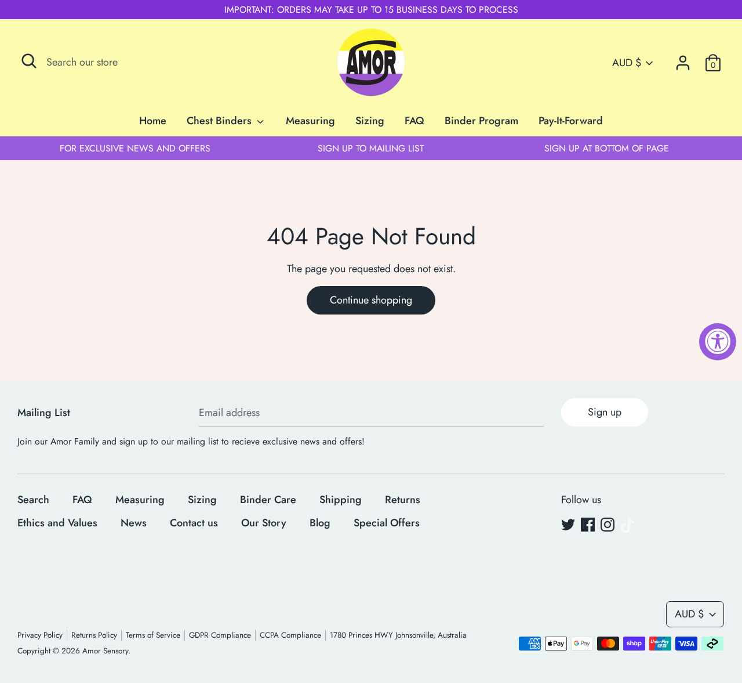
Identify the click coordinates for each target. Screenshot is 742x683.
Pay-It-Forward (571, 120)
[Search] (29, 61)
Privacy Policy (40, 635)
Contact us (194, 522)
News (134, 522)
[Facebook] (588, 525)
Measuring (310, 120)
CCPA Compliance (290, 635)
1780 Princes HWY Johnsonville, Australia (398, 635)
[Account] (682, 59)
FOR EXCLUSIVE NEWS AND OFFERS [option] (135, 148)
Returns (402, 499)
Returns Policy (94, 635)
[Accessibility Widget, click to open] (717, 341)
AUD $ (626, 63)
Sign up (604, 412)
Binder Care (268, 499)
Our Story (263, 522)
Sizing (369, 120)
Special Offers (387, 522)
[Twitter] (568, 525)
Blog (320, 522)
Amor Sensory (105, 650)
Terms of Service (153, 635)
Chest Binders (220, 120)
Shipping (340, 499)
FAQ (414, 120)
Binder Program (481, 120)
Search (33, 499)
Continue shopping (371, 300)
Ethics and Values (57, 522)
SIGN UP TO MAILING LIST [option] (371, 148)
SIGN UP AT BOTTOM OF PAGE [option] (606, 148)
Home (152, 120)
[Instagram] (607, 525)
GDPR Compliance (220, 635)
